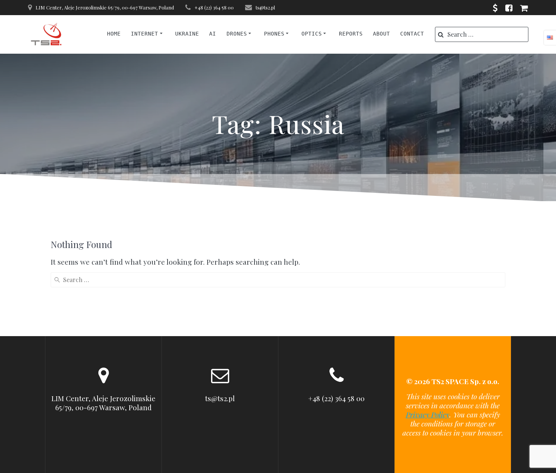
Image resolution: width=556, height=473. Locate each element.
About (381, 34)
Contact (412, 34)
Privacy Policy (427, 414)
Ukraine (187, 34)
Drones (237, 34)
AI (212, 34)
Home (114, 34)
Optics (311, 34)
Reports (351, 34)
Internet (144, 34)
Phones (274, 34)
